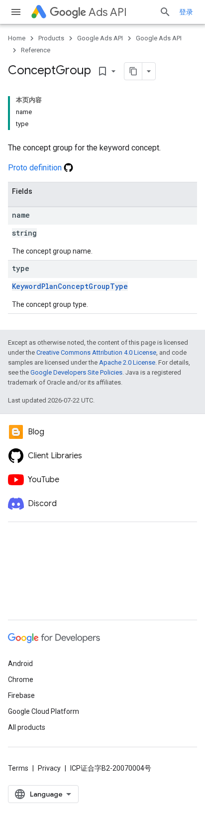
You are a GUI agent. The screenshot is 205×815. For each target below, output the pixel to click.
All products (26, 727)
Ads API (108, 12)
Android (20, 664)
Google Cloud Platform (43, 711)
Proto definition (36, 167)
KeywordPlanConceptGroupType (70, 286)
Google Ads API (100, 38)
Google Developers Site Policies (76, 372)
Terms (18, 768)
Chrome (20, 679)
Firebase (21, 695)
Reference (35, 50)
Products (51, 38)
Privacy (49, 768)
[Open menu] (16, 12)
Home (16, 38)
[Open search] (165, 12)
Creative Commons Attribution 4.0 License (96, 352)
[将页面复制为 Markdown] (133, 71)
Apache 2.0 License (127, 362)
